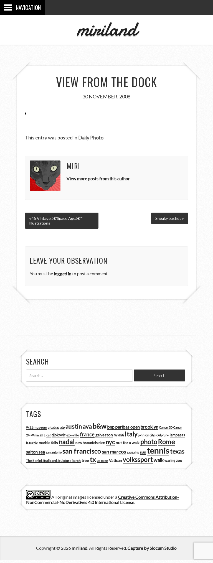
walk (159, 460)
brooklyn (149, 426)
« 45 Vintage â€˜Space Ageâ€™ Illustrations (55, 220)
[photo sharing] (25, 112)
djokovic (58, 435)
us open (102, 460)
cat (48, 435)
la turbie (32, 443)
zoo (179, 460)
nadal (67, 441)
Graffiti (119, 435)
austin (73, 426)
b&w (99, 426)
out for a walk (128, 442)
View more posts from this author (98, 178)
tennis (158, 450)
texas (177, 451)
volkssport (138, 459)
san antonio (54, 452)
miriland (106, 29)
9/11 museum (36, 427)
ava (87, 426)
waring (169, 460)
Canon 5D (166, 427)
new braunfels (86, 442)
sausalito (133, 452)
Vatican (115, 460)
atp (62, 427)
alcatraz (53, 427)
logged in (62, 273)
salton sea (35, 451)
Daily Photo (90, 137)
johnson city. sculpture (153, 435)
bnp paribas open (123, 426)
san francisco (81, 451)
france (87, 434)
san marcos (114, 452)
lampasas (177, 435)
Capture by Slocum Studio (152, 548)
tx (93, 459)
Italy (131, 434)
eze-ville (72, 435)
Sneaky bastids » (169, 218)
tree (85, 460)
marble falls (48, 442)
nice (101, 443)
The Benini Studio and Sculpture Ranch (53, 460)
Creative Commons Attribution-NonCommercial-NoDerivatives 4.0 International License (102, 499)
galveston (104, 434)
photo (148, 441)
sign (143, 452)
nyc (110, 442)
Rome (166, 441)
